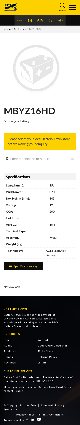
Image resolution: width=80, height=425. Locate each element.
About (8, 345)
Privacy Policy (25, 414)
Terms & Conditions (50, 414)
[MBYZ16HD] (36, 100)
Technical (10, 362)
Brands (8, 356)
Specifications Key (26, 266)
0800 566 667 (44, 380)
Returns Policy (47, 356)
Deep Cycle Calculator (52, 345)
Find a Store (46, 351)
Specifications (18, 177)
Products (10, 351)
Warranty (44, 339)
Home (7, 339)
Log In (42, 362)
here (20, 390)
